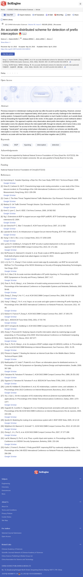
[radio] (8, 73)
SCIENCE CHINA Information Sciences (14, 24)
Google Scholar (10, 183)
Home (3, 10)
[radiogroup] (12, 73)
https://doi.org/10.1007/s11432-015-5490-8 (15, 49)
